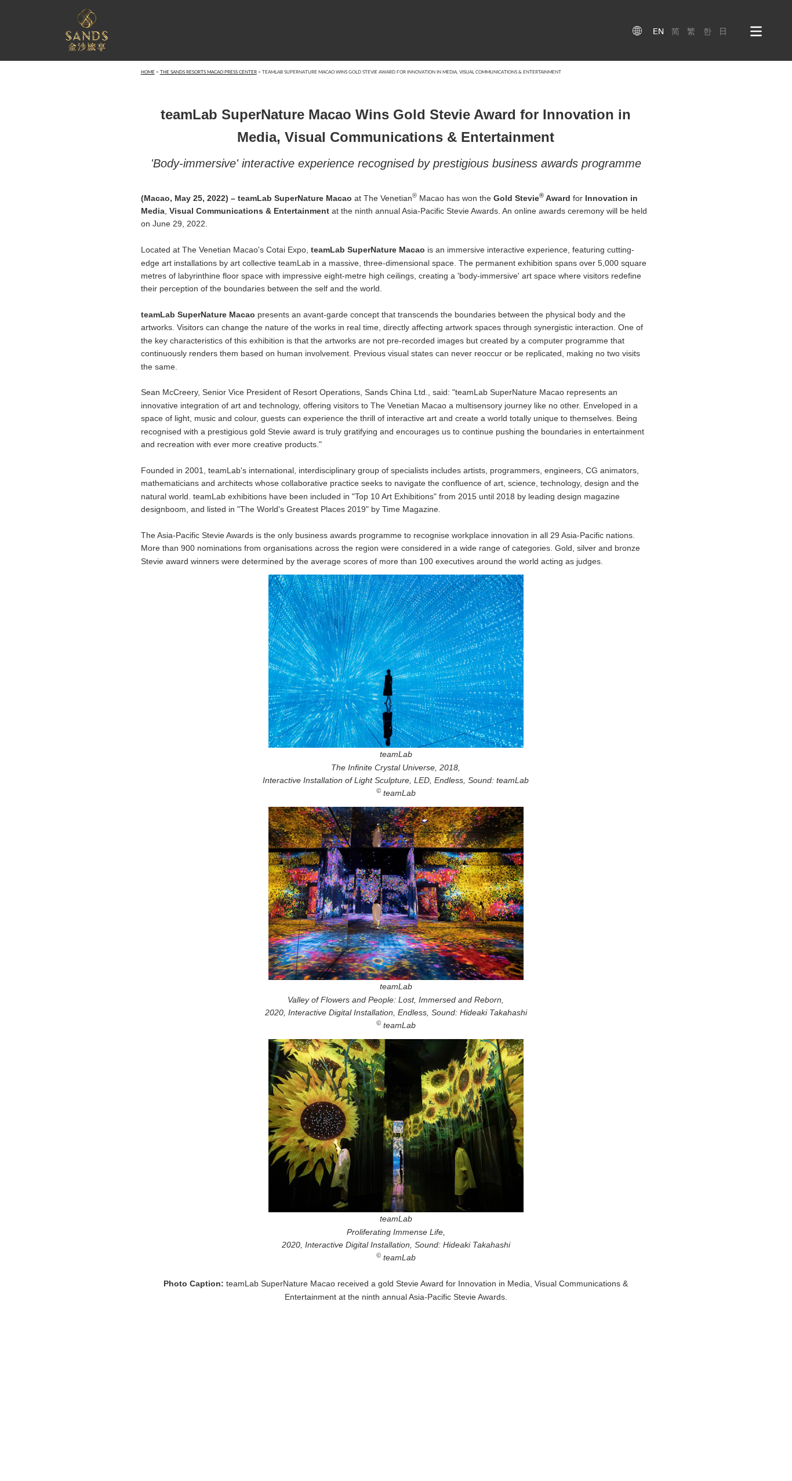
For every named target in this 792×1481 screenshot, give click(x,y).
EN (658, 31)
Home (148, 72)
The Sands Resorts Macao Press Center (208, 72)
